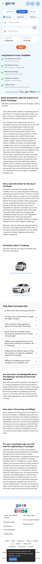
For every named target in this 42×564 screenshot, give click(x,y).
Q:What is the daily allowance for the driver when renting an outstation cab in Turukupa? (19, 343)
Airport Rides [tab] (9, 11)
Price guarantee (9, 530)
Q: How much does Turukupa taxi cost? (20, 310)
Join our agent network (31, 520)
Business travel (9, 522)
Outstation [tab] (22, 11)
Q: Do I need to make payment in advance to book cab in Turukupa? (18, 325)
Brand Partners (28, 524)
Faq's (28, 541)
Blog (13, 541)
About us (21, 541)
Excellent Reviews (11, 92)
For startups (8, 526)
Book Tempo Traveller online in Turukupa (21, 273)
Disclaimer (22, 547)
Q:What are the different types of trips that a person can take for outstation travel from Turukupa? (19, 353)
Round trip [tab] (20, 17)
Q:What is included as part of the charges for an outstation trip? (17, 361)
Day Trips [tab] (33, 11)
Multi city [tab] (33, 17)
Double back (8, 534)
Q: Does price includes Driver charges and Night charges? (19, 317)
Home (7, 541)
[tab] (8, 17)
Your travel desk (28, 515)
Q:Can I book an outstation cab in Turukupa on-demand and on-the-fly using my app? (19, 333)
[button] (2, 3)
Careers (18, 544)
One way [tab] (8, 17)
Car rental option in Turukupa (21, 295)
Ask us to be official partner (10, 516)
